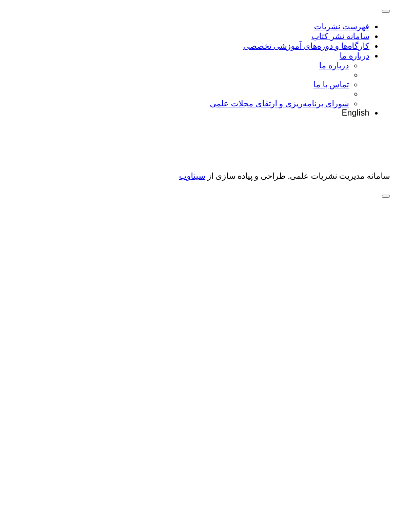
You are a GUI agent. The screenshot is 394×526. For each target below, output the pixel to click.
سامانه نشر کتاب (340, 36)
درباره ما (354, 55)
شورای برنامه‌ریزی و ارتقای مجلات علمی (279, 103)
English (355, 112)
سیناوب (192, 176)
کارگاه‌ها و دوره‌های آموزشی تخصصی (306, 46)
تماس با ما (331, 84)
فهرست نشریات (341, 26)
